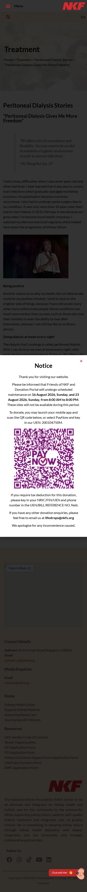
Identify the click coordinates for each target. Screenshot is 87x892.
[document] (43, 446)
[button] (7, 5)
